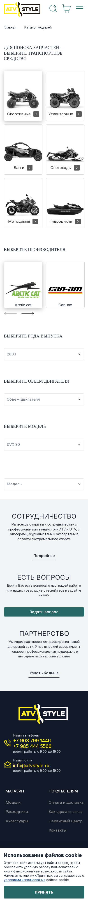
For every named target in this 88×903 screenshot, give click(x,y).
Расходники (17, 811)
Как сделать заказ (65, 811)
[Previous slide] (10, 313)
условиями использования (24, 880)
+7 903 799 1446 (32, 740)
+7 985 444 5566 (32, 746)
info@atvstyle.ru (31, 765)
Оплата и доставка (66, 802)
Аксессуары (17, 821)
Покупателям (63, 791)
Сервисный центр (66, 821)
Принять (44, 892)
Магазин (15, 791)
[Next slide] (27, 313)
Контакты (57, 830)
